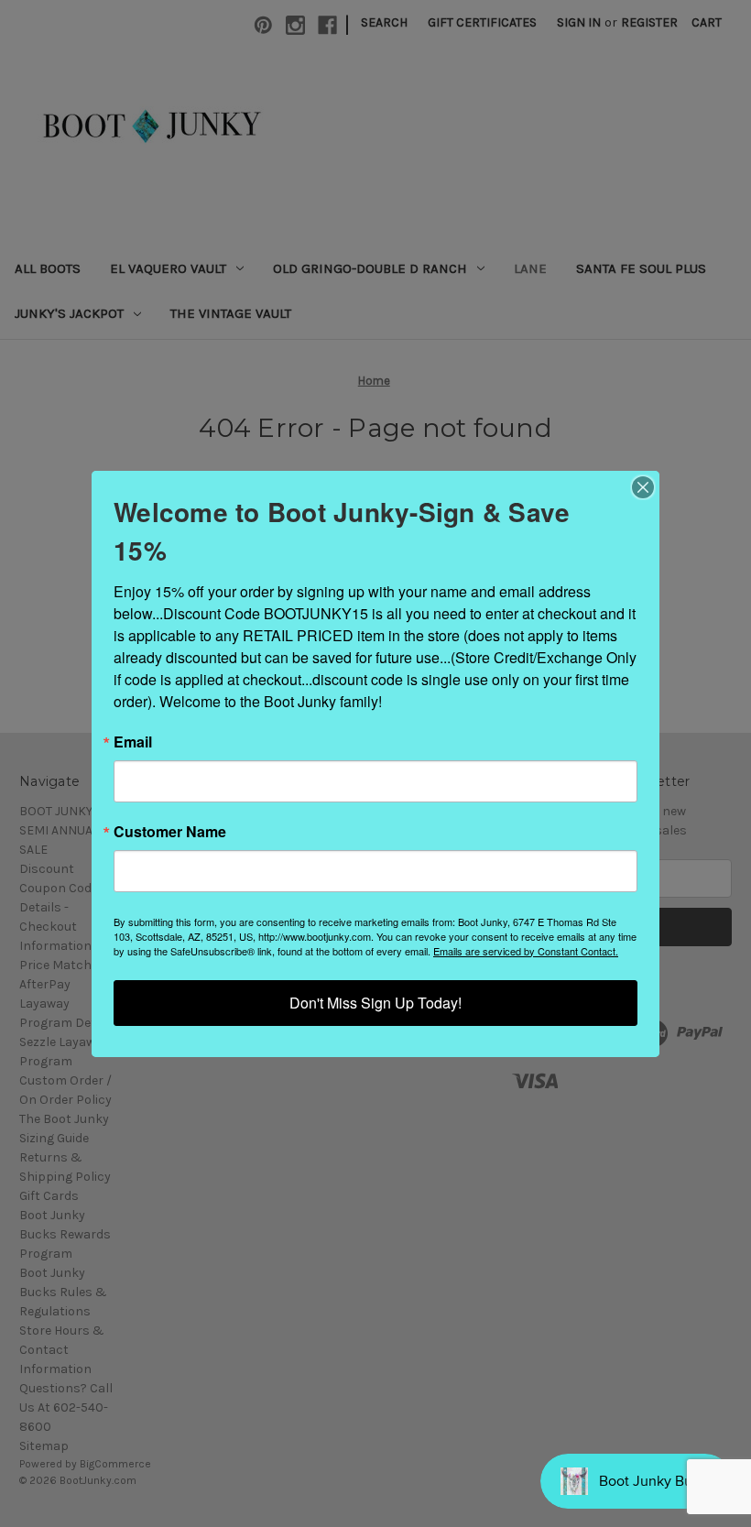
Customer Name (170, 831)
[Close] (643, 487)
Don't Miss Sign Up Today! (375, 1002)
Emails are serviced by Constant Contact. (525, 950)
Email (133, 742)
